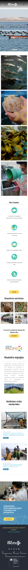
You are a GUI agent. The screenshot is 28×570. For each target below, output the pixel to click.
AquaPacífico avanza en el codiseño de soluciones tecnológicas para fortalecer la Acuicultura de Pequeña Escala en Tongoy (14, 434)
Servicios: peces (13, 37)
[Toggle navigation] (24, 4)
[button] (14, 292)
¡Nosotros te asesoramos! (14, 531)
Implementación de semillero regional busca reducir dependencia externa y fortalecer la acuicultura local (12, 465)
